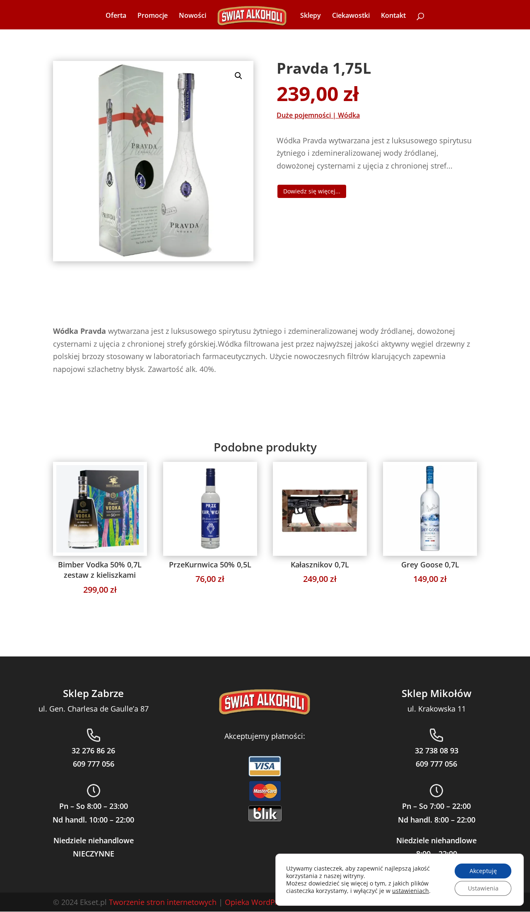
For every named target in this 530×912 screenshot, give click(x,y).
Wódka (349, 115)
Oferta (116, 16)
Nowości (192, 16)
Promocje (152, 16)
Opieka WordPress (257, 902)
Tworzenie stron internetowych (163, 902)
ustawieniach (410, 891)
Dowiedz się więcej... (311, 191)
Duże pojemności (304, 115)
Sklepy (310, 16)
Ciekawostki (351, 16)
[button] (238, 75)
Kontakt (393, 16)
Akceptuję (483, 871)
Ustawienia (483, 888)
